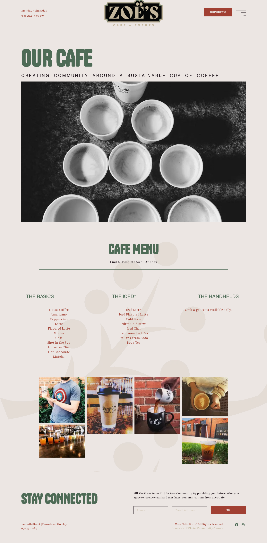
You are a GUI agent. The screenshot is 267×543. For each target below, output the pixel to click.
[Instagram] (243, 524)
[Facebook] (236, 524)
